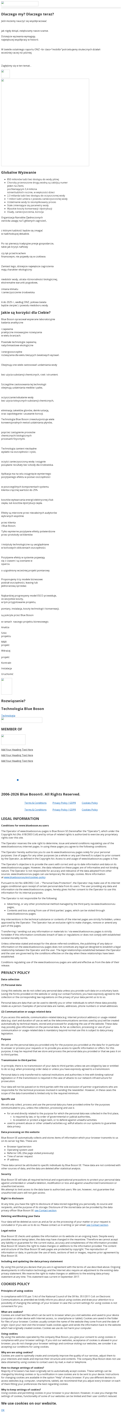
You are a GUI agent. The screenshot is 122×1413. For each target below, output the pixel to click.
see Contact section (45, 1210)
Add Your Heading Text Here (17, 749)
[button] (61, 8)
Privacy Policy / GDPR (64, 803)
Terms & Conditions (35, 803)
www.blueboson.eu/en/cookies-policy (25, 877)
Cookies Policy (90, 803)
